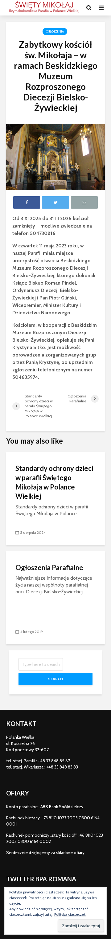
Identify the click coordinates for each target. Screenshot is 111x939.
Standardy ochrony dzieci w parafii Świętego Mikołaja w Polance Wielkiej (54, 482)
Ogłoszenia (55, 31)
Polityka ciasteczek (70, 914)
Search (55, 678)
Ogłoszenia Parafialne (49, 567)
